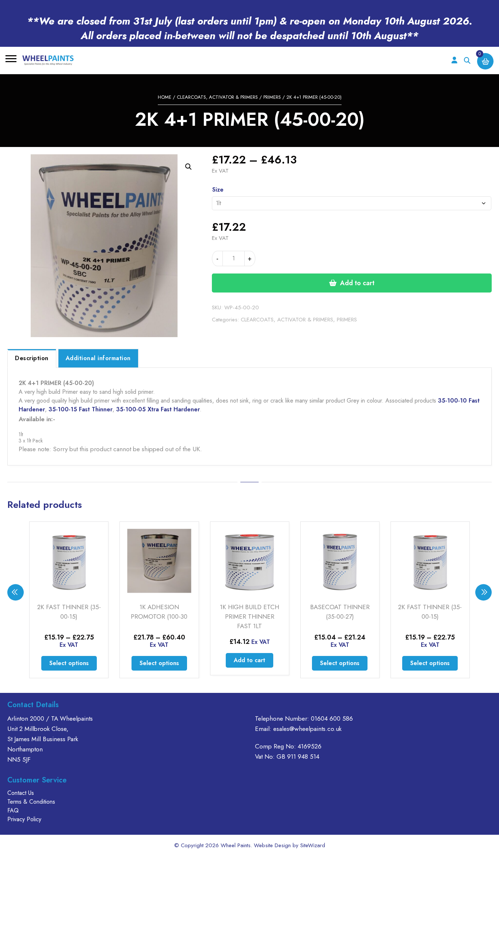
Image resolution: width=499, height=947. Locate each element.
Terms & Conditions (31, 801)
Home (164, 97)
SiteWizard (312, 845)
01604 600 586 (332, 718)
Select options (69, 663)
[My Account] (454, 60)
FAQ (13, 810)
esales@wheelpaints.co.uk (307, 728)
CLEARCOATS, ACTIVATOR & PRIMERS (217, 97)
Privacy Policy (24, 819)
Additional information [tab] (98, 358)
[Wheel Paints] (48, 60)
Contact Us (20, 793)
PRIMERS (272, 97)
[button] (188, 166)
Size (218, 189)
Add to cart (357, 283)
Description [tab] (32, 358)
